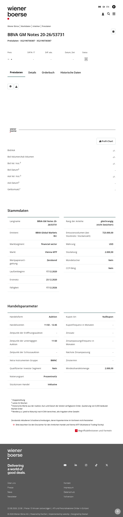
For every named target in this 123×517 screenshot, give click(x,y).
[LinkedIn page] (76, 465)
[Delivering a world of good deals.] (16, 470)
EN (107, 6)
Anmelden (103, 14)
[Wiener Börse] (17, 12)
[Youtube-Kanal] (65, 465)
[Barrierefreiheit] (114, 7)
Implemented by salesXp (59, 514)
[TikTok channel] (96, 465)
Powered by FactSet (38, 514)
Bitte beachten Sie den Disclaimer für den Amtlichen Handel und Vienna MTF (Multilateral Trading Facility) (60, 424)
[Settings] (11, 86)
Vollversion (69, 496)
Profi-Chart (107, 141)
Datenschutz (69, 492)
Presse (10, 487)
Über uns (12, 483)
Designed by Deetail (79, 514)
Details (32, 72)
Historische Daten (70, 72)
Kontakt (67, 483)
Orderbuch (48, 72)
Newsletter (12, 496)
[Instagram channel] (86, 465)
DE (99, 6)
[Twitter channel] (107, 465)
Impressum (69, 487)
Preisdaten (16, 72)
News (10, 492)
